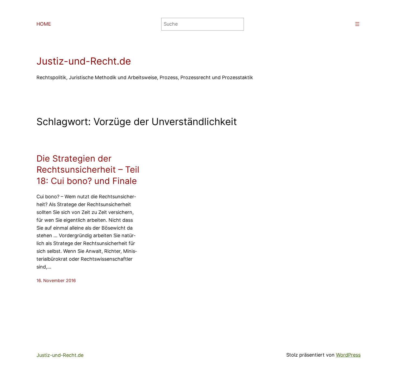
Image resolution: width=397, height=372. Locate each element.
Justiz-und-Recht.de (83, 61)
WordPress (348, 355)
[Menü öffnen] (357, 24)
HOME (43, 24)
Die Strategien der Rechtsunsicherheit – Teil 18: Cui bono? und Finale (87, 169)
